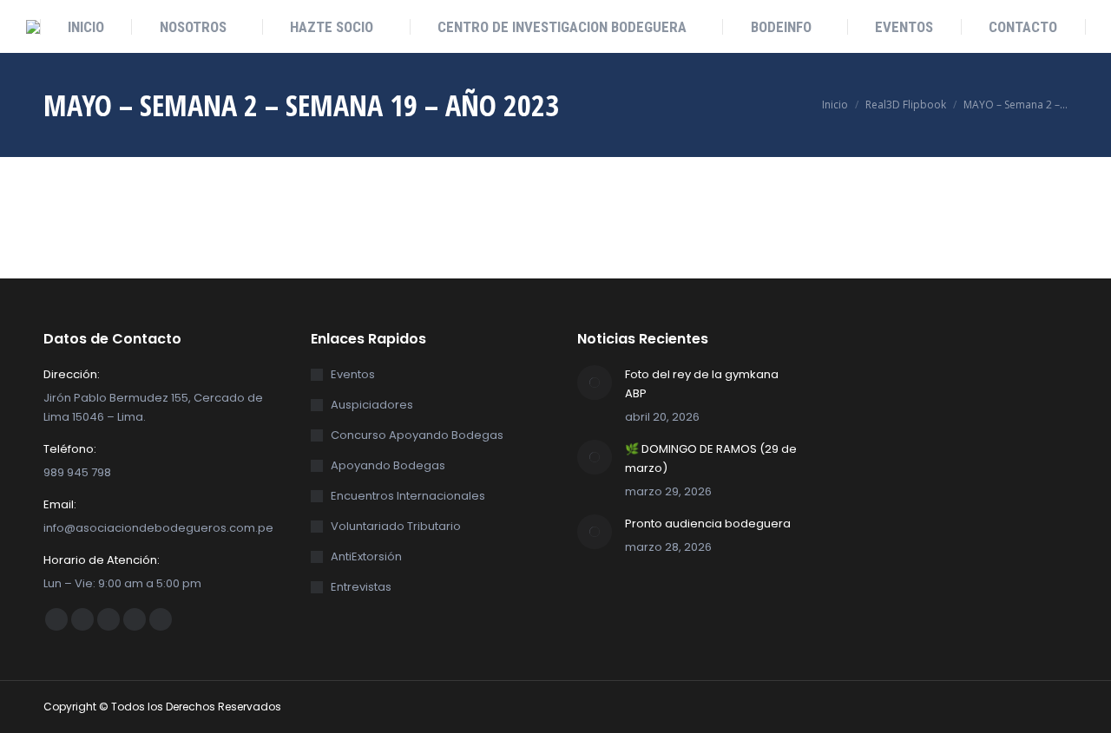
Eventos (353, 374)
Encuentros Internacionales (408, 496)
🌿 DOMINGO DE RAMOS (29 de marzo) (711, 458)
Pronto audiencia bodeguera (708, 523)
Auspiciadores (372, 404)
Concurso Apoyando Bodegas (417, 435)
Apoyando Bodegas (388, 465)
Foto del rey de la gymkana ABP (702, 384)
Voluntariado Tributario (396, 526)
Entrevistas (361, 587)
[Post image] (594, 382)
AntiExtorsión (366, 556)
